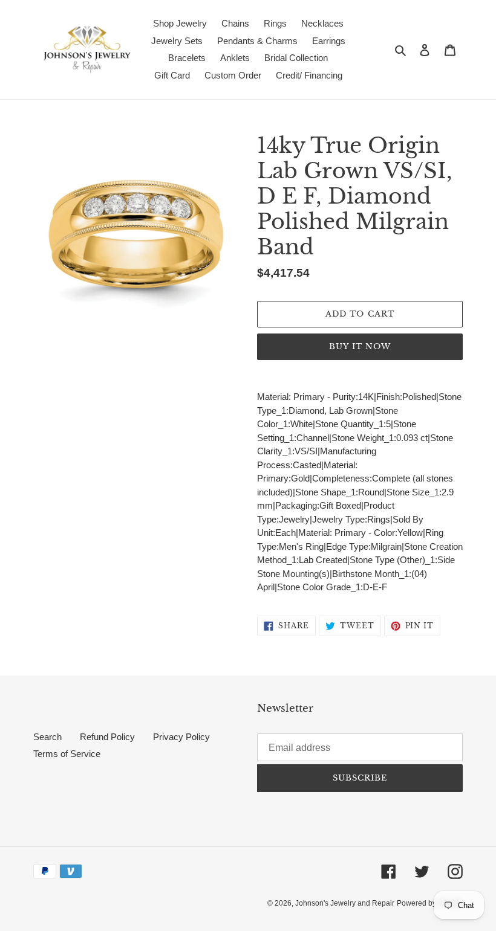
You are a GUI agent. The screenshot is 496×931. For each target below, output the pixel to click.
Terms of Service (66, 754)
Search (47, 737)
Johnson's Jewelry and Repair (344, 903)
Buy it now (360, 346)
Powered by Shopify (430, 903)
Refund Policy (107, 737)
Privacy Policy (181, 737)
